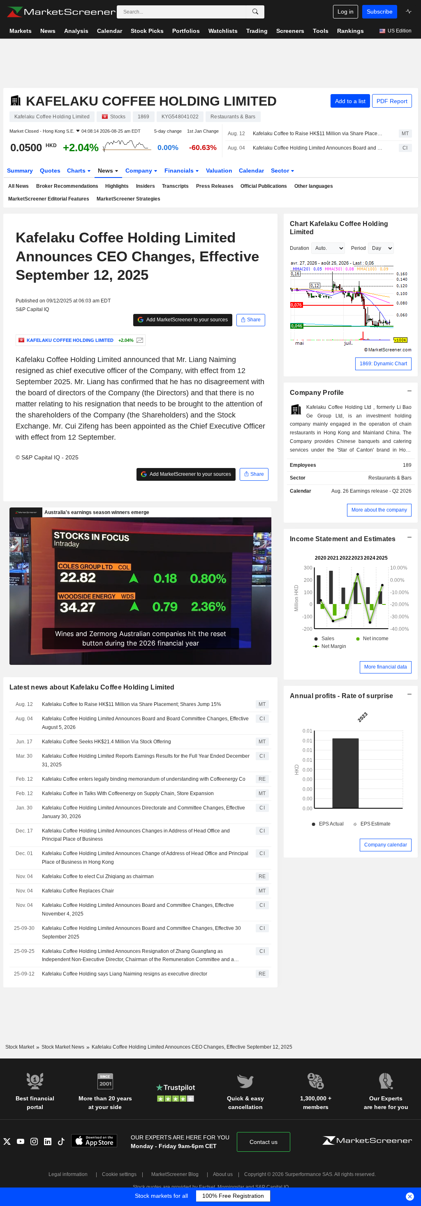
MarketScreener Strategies (128, 199)
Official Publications (264, 186)
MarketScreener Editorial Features (48, 199)
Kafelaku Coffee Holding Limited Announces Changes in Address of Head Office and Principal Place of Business (136, 835)
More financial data (385, 667)
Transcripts (175, 186)
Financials (179, 170)
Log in (346, 11)
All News (18, 186)
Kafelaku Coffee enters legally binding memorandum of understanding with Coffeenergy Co (143, 779)
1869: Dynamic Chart (383, 364)
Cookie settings (119, 1174)
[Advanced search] (255, 11)
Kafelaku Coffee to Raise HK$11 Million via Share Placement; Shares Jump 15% (318, 133)
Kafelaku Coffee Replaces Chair (78, 891)
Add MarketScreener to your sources (187, 320)
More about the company (379, 510)
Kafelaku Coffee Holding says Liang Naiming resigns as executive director (124, 974)
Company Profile (317, 392)
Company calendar (385, 845)
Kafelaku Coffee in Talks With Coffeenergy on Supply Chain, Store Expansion (128, 793)
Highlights (117, 186)
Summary (20, 170)
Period (358, 248)
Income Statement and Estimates (343, 538)
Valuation (219, 170)
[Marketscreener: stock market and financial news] (61, 12)
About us (223, 1174)
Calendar (251, 170)
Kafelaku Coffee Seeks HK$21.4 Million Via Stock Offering (106, 742)
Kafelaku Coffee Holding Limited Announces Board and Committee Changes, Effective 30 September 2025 (141, 932)
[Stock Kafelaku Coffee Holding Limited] (138, 340)
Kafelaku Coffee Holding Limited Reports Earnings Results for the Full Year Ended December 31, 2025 (146, 760)
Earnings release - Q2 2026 (381, 491)
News (106, 170)
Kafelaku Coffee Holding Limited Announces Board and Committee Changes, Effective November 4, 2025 (138, 909)
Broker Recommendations (67, 186)
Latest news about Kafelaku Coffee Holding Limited (92, 687)
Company (139, 170)
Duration (299, 248)
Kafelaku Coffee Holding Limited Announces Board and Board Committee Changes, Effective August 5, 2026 (318, 148)
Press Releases (215, 186)
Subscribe (380, 11)
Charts (77, 170)
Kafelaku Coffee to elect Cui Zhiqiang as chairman (98, 876)
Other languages (313, 186)
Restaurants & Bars (390, 478)
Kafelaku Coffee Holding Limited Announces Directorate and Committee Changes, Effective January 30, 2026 (143, 812)
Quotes (50, 170)
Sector (281, 170)
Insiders (145, 186)
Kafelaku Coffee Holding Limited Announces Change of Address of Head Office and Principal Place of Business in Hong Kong (145, 858)
